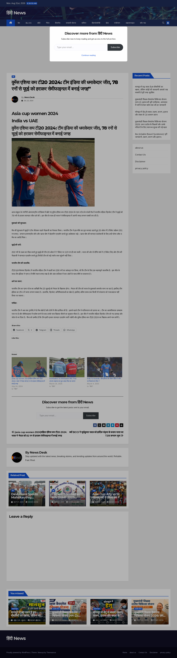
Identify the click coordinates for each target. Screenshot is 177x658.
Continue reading (89, 55)
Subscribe (115, 47)
